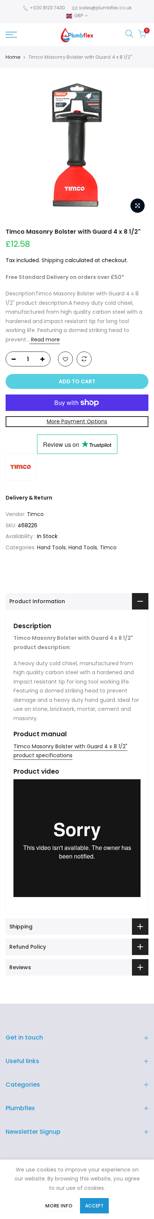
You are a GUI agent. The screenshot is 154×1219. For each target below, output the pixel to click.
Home (13, 57)
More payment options (77, 421)
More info (59, 1205)
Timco (35, 514)
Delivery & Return (29, 497)
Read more (45, 339)
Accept (94, 1206)
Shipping (52, 260)
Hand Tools (51, 547)
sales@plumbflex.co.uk (105, 7)
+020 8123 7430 (47, 7)
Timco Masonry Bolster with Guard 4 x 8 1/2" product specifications (70, 751)
